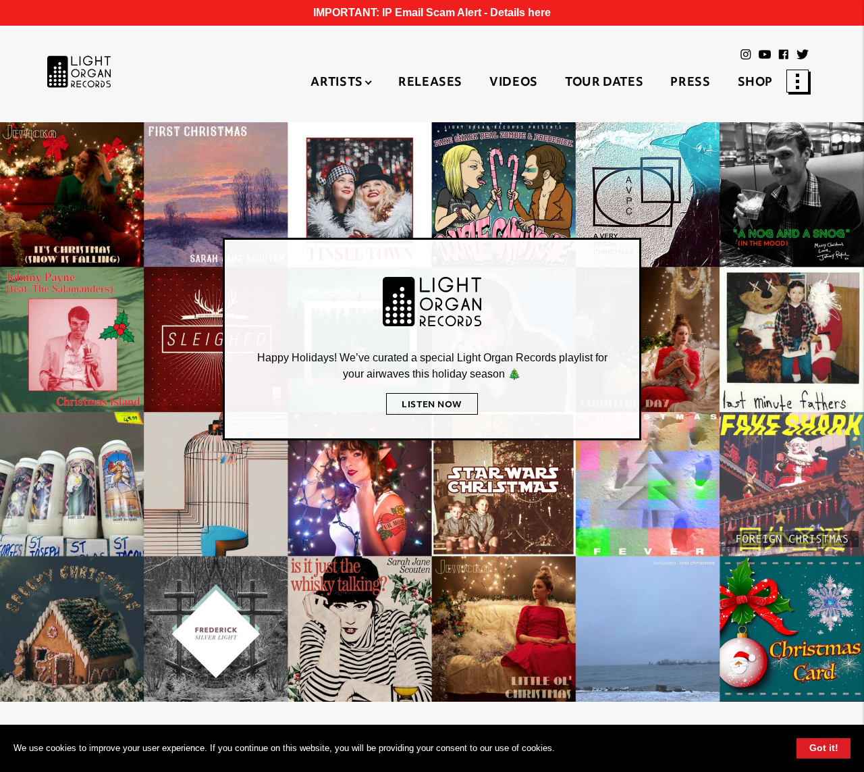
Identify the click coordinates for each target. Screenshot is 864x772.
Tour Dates (604, 83)
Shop (756, 83)
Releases (430, 83)
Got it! (823, 747)
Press (690, 83)
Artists (336, 83)
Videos (513, 83)
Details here (520, 12)
